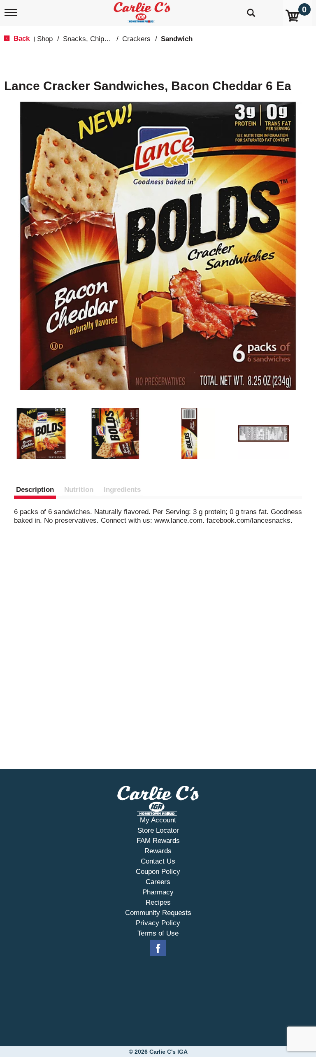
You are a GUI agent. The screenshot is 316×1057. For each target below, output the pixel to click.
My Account (158, 820)
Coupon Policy (158, 871)
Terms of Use (158, 933)
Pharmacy (158, 892)
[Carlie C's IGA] (143, 11)
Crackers (136, 39)
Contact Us (158, 861)
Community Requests (158, 913)
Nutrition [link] (78, 490)
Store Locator (158, 830)
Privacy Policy (158, 923)
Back (21, 38)
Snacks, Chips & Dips (96, 39)
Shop (45, 39)
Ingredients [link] (122, 490)
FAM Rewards (158, 841)
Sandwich (177, 39)
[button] (41, 433)
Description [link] (35, 490)
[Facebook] (158, 948)
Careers (158, 882)
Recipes (158, 902)
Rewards (158, 851)
